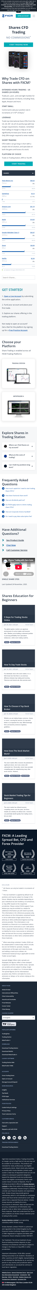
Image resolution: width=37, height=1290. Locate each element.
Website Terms (6, 1272)
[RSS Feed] (25, 1137)
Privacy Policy (6, 1111)
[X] (9, 1137)
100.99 (32, 245)
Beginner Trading (15, 642)
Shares (6, 642)
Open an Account (7, 1079)
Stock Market (25, 775)
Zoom (4, 245)
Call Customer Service (16, 550)
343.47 (32, 232)
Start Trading (18, 164)
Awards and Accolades (9, 999)
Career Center (6, 1006)
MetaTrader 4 (6, 1040)
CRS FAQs (15, 1277)
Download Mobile (7, 1051)
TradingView (6, 1034)
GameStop (5, 194)
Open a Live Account (12, 296)
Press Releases (6, 1003)
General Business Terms (19, 1272)
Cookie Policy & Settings (9, 1107)
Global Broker (6, 990)
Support (4, 1126)
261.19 (32, 207)
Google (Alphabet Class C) (10, 232)
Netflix (4, 258)
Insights (4, 1090)
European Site (22, 1279)
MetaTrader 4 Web (7, 1066)
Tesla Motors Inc (7, 181)
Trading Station (6, 1037)
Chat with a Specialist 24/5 (10, 1123)
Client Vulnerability (8, 996)
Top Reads (5, 1093)
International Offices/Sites (10, 993)
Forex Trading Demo (8, 1075)
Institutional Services (8, 1100)
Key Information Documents (10, 1275)
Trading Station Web (8, 1062)
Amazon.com (6, 207)
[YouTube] (14, 1137)
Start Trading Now (18, 44)
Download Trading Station (10, 1048)
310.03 (32, 219)
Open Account (23, 16)
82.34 (33, 258)
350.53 (32, 181)
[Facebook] (3, 1137)
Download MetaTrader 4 (9, 1054)
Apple (4, 219)
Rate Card (30, 1272)
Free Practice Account (18, 330)
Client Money (6, 1009)
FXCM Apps (5, 1096)
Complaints (23, 1275)
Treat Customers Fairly (9, 1114)
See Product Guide (15, 540)
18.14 (33, 194)
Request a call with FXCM (9, 1129)
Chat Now (11, 545)
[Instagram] (19, 1137)
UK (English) (6, 1018)
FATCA (10, 1277)
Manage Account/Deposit (9, 1082)
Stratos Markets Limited (10, 1220)
